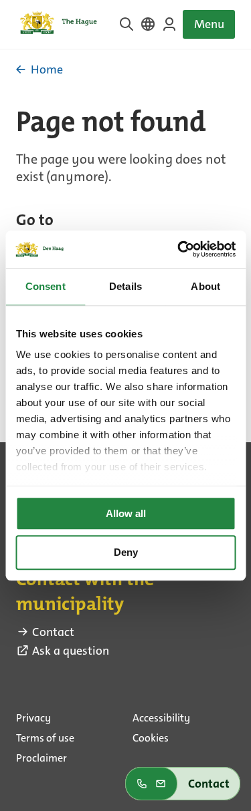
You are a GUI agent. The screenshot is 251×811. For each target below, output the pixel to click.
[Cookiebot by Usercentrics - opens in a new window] (179, 249)
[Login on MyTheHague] (169, 24)
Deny (126, 552)
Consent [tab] (45, 286)
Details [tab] (125, 286)
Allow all (126, 513)
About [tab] (205, 286)
